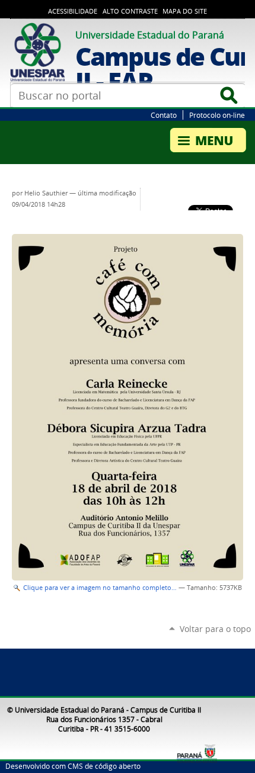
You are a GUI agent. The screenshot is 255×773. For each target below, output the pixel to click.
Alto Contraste (130, 11)
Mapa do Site (184, 11)
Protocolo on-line (217, 115)
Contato (164, 115)
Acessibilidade (72, 11)
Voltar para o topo (215, 628)
